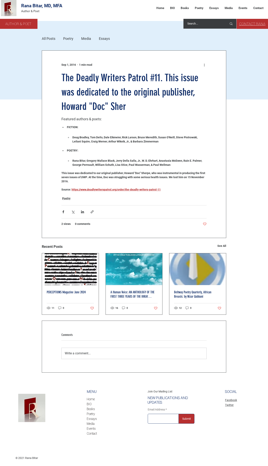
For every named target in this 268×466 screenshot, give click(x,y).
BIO (89, 404)
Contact (92, 433)
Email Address (156, 409)
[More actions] (204, 64)
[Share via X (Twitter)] (73, 212)
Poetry (68, 38)
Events (91, 428)
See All (221, 245)
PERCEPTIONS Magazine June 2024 (66, 292)
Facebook (231, 400)
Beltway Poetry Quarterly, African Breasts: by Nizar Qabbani (192, 294)
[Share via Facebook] (63, 212)
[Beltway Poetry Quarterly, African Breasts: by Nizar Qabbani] (197, 269)
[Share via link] (92, 212)
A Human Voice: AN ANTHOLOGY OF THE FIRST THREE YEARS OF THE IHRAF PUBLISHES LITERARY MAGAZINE (132, 294)
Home (91, 399)
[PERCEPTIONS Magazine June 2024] (70, 269)
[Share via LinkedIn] (82, 212)
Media (86, 38)
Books (91, 409)
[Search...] (231, 24)
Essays (104, 38)
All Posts (48, 38)
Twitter (229, 405)
